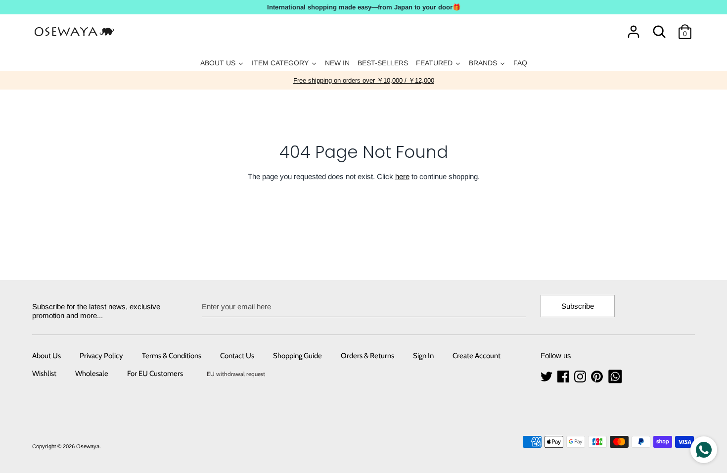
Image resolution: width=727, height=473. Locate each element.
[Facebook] (564, 376)
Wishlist (44, 373)
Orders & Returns (367, 355)
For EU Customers (155, 373)
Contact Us (237, 355)
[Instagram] (581, 376)
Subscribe (577, 306)
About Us (46, 355)
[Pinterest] (598, 376)
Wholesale (91, 373)
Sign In (423, 355)
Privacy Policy (101, 355)
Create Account (476, 355)
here (402, 176)
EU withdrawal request (236, 374)
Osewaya (87, 446)
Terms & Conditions (171, 355)
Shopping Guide (297, 355)
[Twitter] (547, 376)
